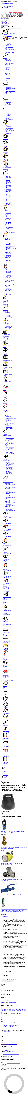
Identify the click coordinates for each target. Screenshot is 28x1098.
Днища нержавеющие (9, 119)
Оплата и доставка (8, 6)
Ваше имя (3, 1062)
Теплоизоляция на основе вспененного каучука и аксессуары (7, 600)
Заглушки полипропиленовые (11, 504)
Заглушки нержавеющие (9, 127)
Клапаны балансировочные (10, 245)
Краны (5, 174)
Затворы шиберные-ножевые (9, 271)
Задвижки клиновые (8, 220)
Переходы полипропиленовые (11, 491)
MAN (10, 1010)
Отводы (5, 58)
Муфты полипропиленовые (11, 484)
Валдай (6, 1009)
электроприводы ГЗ (7, 368)
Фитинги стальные (5, 145)
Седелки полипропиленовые (11, 499)
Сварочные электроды (6, 731)
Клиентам (5, 7)
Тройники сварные (8, 102)
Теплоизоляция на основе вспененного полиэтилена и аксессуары (7, 587)
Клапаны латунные (8, 250)
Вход (4, 10)
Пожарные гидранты (6, 303)
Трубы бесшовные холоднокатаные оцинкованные (10, 446)
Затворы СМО (8, 286)
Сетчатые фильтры (8, 313)
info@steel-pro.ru (5, 1042)
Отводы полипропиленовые (11, 486)
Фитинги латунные (5, 160)
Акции (5, 767)
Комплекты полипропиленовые (11, 510)
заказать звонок (4, 25)
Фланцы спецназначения (10, 51)
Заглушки (5, 125)
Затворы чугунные (8, 293)
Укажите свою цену (5, 994)
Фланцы (5, 41)
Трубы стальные (5, 409)
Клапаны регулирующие (10, 258)
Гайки (4, 701)
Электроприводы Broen (7, 389)
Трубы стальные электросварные (10, 413)
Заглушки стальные (8, 132)
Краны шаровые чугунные (8, 185)
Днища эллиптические (10, 116)
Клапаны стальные (8, 255)
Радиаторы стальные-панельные (6, 755)
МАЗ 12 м (14, 1010)
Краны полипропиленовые (11, 502)
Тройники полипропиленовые (11, 489)
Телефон (3, 996)
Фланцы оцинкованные (10, 49)
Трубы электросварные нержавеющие (10, 463)
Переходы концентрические (10, 88)
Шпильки (5, 725)
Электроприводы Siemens (7, 382)
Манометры (6, 323)
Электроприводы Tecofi (7, 396)
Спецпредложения (8, 3)
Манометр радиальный (9, 325)
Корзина (3, 18)
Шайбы (5, 707)
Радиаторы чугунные (6, 763)
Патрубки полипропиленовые (11, 507)
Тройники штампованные (10, 105)
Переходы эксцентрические (10, 90)
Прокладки (6, 713)
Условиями (3, 1002)
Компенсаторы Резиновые (7, 537)
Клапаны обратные (8, 240)
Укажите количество (6, 993)
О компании (6, 5)
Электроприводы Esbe (7, 375)
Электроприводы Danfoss (7, 360)
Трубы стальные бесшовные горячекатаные (10, 426)
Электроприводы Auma (7, 346)
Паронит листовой (5, 649)
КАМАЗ (3, 1010)
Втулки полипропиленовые (11, 494)
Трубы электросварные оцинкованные (10, 438)
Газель (2, 1009)
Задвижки (5, 210)
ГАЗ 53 (9, 1009)
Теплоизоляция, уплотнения (7, 577)
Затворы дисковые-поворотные (9, 275)
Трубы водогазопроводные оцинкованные (11, 442)
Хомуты (5, 719)
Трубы (5, 403)
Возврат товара (6, 1031)
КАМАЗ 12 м (20, 1010)
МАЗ (25, 1009)
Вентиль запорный (5, 301)
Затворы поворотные (9, 288)
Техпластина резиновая (6, 642)
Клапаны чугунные (8, 253)
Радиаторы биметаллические (7, 747)
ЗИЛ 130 (14, 1009)
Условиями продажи (12, 1002)
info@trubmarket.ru (5, 22)
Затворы (5, 268)
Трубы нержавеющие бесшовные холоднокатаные (10, 467)
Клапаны (5, 238)
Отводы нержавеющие (9, 65)
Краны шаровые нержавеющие (9, 189)
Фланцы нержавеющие (9, 46)
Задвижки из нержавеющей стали (9, 226)
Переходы (5, 85)
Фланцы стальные (8, 44)
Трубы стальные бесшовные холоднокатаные (10, 421)
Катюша (18, 1009)
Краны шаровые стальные (8, 181)
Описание (5, 916)
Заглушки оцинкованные (10, 130)
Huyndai (7, 1010)
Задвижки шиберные (8, 222)
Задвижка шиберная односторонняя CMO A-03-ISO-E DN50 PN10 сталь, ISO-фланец (14, 832)
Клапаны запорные (8, 242)
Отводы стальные (8, 60)
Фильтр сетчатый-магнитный (9, 316)
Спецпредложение (8, 764)
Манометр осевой (8, 328)
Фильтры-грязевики (5, 310)
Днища (5, 111)
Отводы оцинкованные (10, 62)
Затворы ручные (8, 291)
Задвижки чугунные (8, 212)
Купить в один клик (11, 979)
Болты (5, 695)
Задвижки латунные (8, 215)
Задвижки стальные (8, 217)
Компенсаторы (7, 523)
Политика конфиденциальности (11, 1054)
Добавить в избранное (7, 981)
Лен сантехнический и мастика (7, 657)
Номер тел (4, 1064)
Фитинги (5, 139)
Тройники (5, 100)
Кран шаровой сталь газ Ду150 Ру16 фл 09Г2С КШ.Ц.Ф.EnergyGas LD (12, 864)
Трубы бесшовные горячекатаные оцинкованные (10, 451)
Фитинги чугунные (5, 152)
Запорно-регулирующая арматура (7, 168)
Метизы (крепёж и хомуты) (5, 687)
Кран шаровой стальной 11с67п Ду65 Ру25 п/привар (13, 894)
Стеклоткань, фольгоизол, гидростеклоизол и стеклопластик (7, 624)
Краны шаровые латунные (8, 177)
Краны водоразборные (10, 204)
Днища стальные (8, 113)
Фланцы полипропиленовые (11, 497)
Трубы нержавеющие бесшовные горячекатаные (10, 472)
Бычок (22, 1009)
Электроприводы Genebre (7, 353)
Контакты (5, 8)
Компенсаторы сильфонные (7, 530)
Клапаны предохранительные (11, 248)
